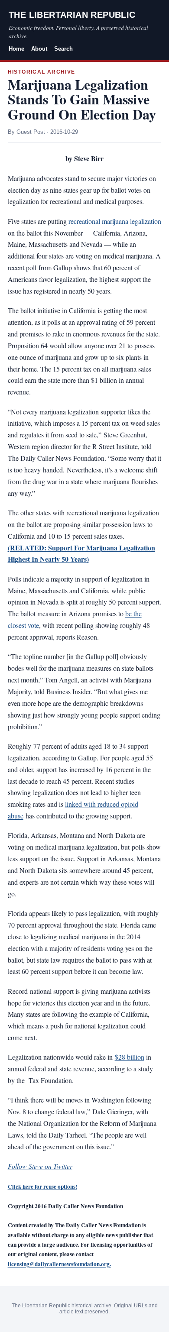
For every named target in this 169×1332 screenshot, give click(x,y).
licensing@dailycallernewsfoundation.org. (59, 1264)
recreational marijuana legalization (114, 221)
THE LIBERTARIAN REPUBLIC (72, 14)
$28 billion (129, 1056)
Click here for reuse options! (42, 1186)
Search (63, 48)
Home (16, 48)
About (39, 48)
